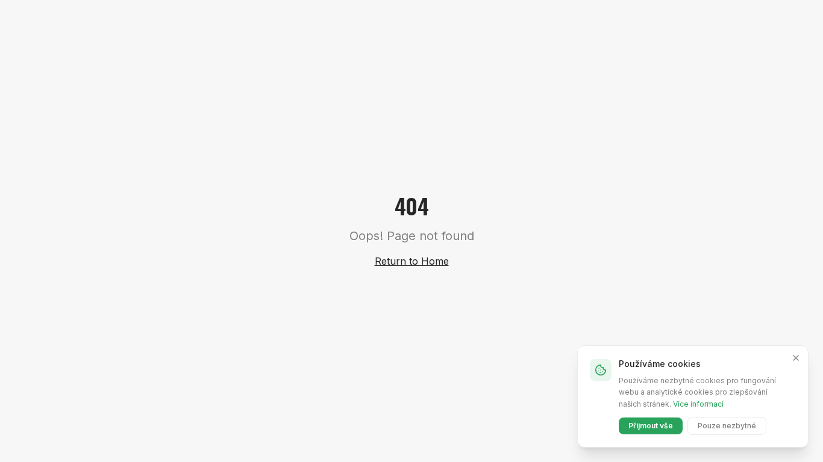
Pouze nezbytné (727, 425)
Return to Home (412, 261)
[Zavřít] (796, 358)
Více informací (698, 403)
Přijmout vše (650, 425)
